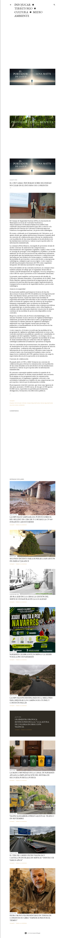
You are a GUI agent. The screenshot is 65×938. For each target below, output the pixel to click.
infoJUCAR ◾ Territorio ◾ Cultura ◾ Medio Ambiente (28, 10)
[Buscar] (54, 4)
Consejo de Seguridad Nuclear (33, 403)
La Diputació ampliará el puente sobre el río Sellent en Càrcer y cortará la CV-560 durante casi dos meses (31, 519)
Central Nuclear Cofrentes (20, 403)
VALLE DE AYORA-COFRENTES (17, 405)
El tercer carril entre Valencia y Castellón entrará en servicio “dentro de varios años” (32, 857)
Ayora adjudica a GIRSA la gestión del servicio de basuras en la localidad (29, 597)
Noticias (42, 403)
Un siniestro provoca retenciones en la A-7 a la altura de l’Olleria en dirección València (32, 723)
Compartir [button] (12, 400)
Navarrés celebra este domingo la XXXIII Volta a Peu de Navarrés (31, 655)
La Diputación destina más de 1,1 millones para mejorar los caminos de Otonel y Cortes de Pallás (31, 700)
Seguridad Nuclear (49, 403)
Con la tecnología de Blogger (33, 933)
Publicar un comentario (21, 524)
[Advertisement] (32, 30)
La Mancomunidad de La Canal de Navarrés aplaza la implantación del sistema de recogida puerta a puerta (32, 775)
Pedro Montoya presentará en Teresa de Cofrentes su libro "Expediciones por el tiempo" (30, 917)
